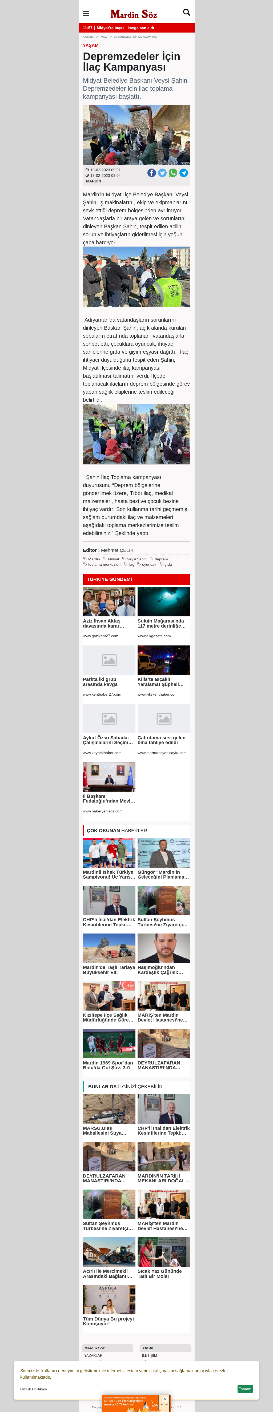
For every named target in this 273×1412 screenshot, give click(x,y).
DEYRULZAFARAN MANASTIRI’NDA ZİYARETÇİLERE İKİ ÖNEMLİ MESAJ (160, 1065)
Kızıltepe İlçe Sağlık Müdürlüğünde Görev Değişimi (107, 1018)
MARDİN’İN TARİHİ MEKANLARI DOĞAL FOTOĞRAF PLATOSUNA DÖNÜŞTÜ (161, 1178)
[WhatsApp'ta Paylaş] (173, 173)
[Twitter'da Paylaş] (162, 173)
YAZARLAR (92, 1356)
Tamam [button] (245, 1389)
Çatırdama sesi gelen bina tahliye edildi (162, 740)
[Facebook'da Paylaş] (151, 173)
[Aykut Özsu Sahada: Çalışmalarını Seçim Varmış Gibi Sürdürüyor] (109, 718)
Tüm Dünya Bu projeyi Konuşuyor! (108, 1321)
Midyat (113, 559)
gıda (168, 565)
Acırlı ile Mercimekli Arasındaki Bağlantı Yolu (105, 1274)
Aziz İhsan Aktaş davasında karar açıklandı (102, 623)
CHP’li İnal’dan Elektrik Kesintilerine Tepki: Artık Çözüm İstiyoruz (109, 922)
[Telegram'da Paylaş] (183, 173)
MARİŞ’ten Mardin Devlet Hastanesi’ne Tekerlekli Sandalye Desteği (160, 1018)
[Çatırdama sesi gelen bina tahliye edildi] (164, 718)
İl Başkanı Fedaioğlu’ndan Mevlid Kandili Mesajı (109, 799)
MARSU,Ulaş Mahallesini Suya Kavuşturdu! (102, 1131)
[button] (86, 13)
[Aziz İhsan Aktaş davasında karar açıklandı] (109, 601)
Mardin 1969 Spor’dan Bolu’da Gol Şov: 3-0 (108, 1065)
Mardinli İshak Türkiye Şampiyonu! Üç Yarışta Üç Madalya (109, 875)
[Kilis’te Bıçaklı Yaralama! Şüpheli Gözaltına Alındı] (164, 660)
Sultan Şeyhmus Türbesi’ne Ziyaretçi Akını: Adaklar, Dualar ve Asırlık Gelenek (162, 922)
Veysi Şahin (137, 559)
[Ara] (186, 14)
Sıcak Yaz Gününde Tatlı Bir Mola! (160, 1274)
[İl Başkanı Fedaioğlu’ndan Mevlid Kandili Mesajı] (109, 777)
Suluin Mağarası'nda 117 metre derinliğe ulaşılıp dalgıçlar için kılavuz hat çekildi (161, 623)
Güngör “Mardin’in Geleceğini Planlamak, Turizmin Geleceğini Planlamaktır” (163, 875)
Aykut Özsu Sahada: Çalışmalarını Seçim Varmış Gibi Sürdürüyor (106, 740)
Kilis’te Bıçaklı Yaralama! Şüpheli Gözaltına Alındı (158, 682)
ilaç (131, 565)
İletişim (149, 1356)
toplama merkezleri (104, 565)
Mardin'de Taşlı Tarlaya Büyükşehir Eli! (109, 970)
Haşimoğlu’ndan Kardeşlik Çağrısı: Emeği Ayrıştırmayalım (163, 970)
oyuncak (149, 565)
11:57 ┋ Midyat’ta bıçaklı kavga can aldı (118, 28)
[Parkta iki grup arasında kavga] (109, 660)
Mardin (94, 559)
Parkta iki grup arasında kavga (100, 682)
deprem (161, 559)
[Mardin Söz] (134, 13)
